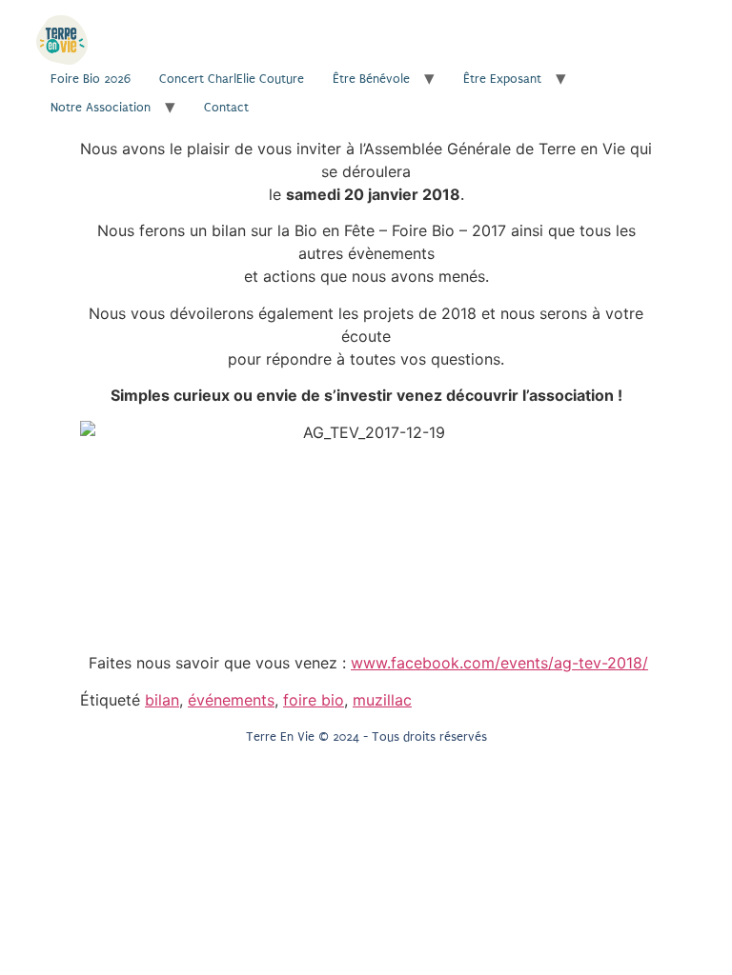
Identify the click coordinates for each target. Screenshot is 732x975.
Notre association (101, 107)
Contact (226, 107)
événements (231, 699)
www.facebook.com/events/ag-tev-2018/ (499, 662)
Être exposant (502, 78)
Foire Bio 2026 (91, 78)
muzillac (382, 699)
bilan (162, 699)
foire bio (313, 699)
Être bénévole (371, 78)
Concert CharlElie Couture (231, 78)
